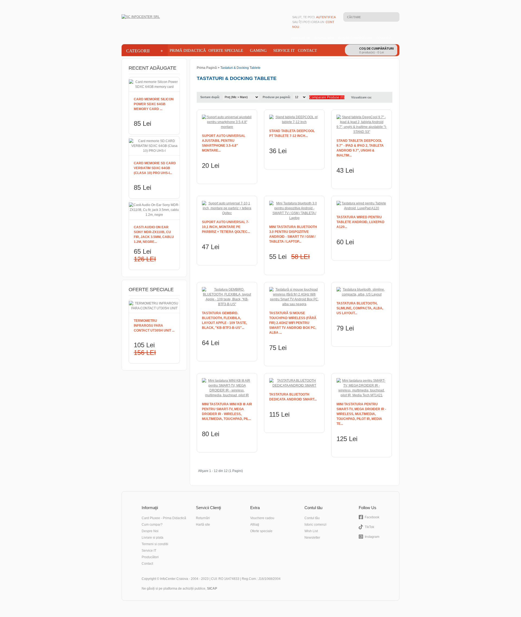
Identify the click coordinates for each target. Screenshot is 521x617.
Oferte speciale (261, 531)
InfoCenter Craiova (174, 579)
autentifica (326, 17)
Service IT (284, 50)
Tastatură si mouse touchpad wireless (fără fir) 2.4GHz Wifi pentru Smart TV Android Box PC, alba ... (292, 323)
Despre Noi (150, 531)
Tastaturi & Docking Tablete (240, 68)
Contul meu (324, 38)
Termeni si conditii (155, 544)
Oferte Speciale (225, 50)
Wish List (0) (300, 38)
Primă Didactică (187, 50)
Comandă (383, 38)
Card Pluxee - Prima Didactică (164, 518)
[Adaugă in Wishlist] (248, 175)
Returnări (203, 518)
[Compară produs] (240, 175)
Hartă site (203, 524)
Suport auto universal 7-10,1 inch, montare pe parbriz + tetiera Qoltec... (226, 227)
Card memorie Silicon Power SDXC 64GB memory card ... (154, 104)
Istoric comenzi (315, 524)
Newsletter (312, 537)
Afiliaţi (254, 524)
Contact (307, 50)
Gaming (258, 50)
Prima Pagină (207, 68)
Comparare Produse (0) (326, 97)
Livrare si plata (152, 537)
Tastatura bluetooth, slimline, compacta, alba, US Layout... (359, 308)
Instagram (372, 537)
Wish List (311, 531)
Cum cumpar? (152, 524)
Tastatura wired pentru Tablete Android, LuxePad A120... (360, 222)
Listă (377, 97)
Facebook (372, 517)
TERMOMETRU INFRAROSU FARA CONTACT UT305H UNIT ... (154, 325)
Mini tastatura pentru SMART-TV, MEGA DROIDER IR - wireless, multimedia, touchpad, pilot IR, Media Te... (361, 414)
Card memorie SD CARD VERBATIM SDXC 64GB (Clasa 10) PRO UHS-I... (155, 168)
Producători (150, 557)
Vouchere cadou (262, 518)
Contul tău (312, 518)
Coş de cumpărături (355, 38)
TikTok (369, 527)
